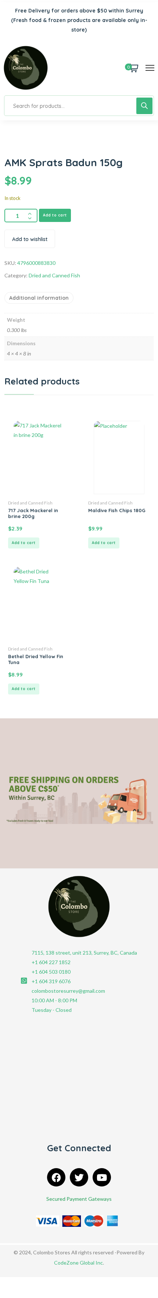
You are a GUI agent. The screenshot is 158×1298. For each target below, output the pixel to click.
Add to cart (55, 215)
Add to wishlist (29, 239)
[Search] (144, 106)
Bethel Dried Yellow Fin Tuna (35, 659)
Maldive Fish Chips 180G (117, 510)
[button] (23, 542)
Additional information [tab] (39, 298)
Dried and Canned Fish (54, 275)
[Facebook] (56, 1177)
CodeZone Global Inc (78, 1262)
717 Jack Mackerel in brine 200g (33, 513)
